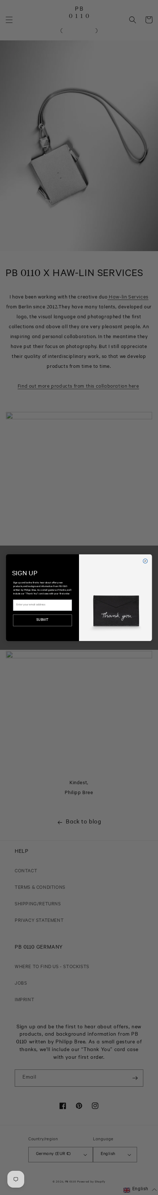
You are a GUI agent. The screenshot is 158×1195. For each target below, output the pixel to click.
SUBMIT (42, 620)
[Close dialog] (145, 561)
